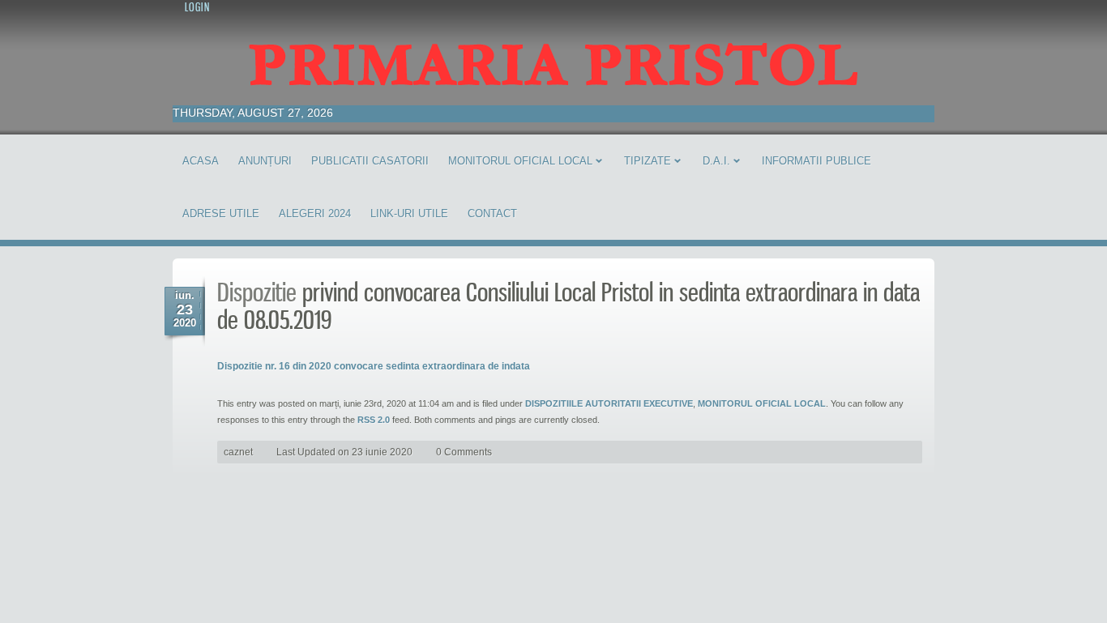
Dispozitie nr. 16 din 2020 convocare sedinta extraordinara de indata (373, 366)
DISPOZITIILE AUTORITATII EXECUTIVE (609, 403)
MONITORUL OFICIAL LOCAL (762, 403)
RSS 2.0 (373, 420)
